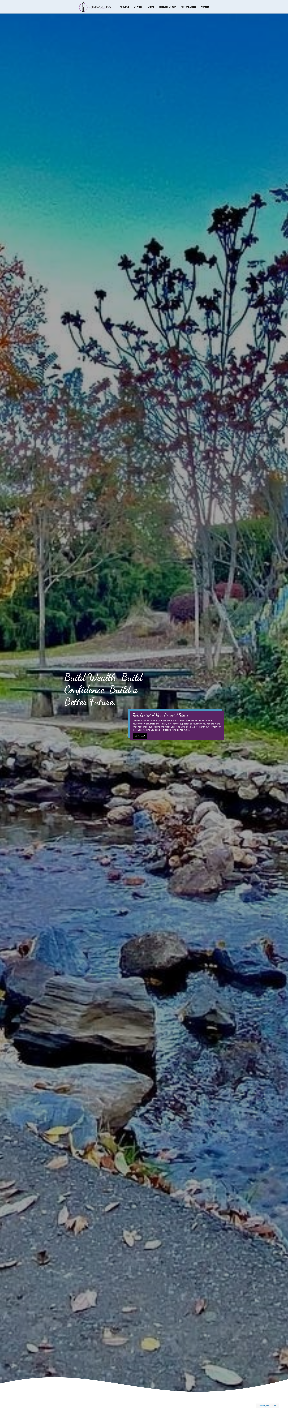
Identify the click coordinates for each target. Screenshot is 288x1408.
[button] (124, 7)
